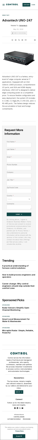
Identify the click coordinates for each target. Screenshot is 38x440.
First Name (11, 142)
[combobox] (19, 199)
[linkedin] (16, 40)
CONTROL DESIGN (19, 417)
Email (9, 157)
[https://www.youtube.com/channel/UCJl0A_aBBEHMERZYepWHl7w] (22, 408)
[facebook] (12, 40)
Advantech (23, 25)
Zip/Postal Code (12, 187)
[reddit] (22, 40)
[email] (26, 40)
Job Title (10, 180)
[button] (3, 4)
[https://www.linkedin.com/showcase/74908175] (17, 408)
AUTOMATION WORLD (14, 419)
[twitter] (19, 40)
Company (10, 172)
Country (10, 196)
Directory (5, 15)
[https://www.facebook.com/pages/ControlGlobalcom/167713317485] (15, 408)
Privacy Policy (19, 431)
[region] (19, 432)
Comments (10, 204)
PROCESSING (27, 419)
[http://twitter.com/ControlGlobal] (20, 408)
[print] (35, 40)
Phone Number (12, 165)
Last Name (11, 149)
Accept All (19, 436)
